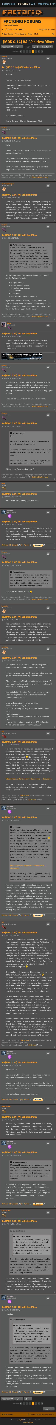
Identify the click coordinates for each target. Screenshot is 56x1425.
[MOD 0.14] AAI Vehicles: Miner (28, 41)
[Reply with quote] (48, 58)
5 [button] (35, 51)
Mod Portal (43, 4)
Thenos (4, 56)
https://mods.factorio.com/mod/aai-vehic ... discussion (29, 779)
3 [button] (29, 51)
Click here (32, 800)
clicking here (24, 795)
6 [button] (38, 51)
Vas (2, 731)
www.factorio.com (11, 25)
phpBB (21, 1420)
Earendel (10, 510)
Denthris (4, 606)
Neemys (4, 128)
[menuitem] (11, 30)
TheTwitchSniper (7, 184)
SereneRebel (5, 1106)
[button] (21, 51)
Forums (23, 3)
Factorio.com (8, 4)
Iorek (3, 483)
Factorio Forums (23, 21)
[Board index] (23, 12)
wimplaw (4, 647)
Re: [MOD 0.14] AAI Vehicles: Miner (21, 67)
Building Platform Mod (40, 177)
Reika (9, 323)
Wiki (33, 4)
